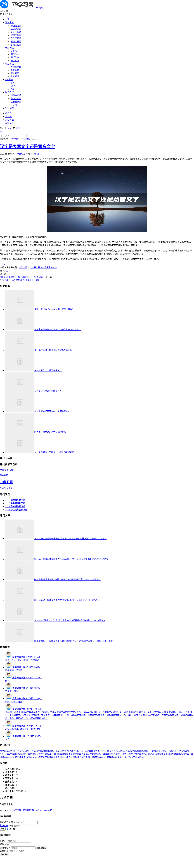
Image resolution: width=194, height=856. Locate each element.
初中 (13, 86)
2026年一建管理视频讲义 (157, 751)
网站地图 (27, 810)
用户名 (3, 841)
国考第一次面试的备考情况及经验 (50, 432)
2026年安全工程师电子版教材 (49, 757)
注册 (18, 128)
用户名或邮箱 (6, 822)
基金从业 (15, 60)
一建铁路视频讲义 (114, 757)
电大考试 (15, 76)
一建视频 (111, 751)
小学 (13, 83)
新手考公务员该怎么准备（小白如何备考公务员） (57, 329)
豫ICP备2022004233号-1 (43, 810)
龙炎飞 (128, 757)
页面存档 (9, 120)
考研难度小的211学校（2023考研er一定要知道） (22, 277)
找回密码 (4, 825)
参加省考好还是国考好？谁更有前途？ (52, 411)
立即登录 (4, 470)
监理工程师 (16, 35)
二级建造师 (16, 29)
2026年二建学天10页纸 (22, 757)
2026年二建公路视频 (14, 754)
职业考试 (9, 64)
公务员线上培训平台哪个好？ (48, 391)
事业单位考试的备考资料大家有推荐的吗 (53, 350)
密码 (11, 825)
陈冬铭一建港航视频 (94, 757)
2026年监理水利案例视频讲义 (60, 754)
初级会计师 (16, 95)
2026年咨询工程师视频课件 (64, 751)
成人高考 (15, 73)
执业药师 (15, 70)
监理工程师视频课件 (172, 754)
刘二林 (139, 754)
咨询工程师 (16, 45)
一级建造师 (16, 26)
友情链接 (9, 123)
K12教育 (9, 79)
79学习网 (39, 8)
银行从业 (15, 57)
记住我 (12, 829)
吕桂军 (130, 754)
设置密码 (4, 851)
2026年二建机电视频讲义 (130, 751)
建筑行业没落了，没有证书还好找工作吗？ (54, 309)
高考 (13, 89)
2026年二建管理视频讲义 (91, 751)
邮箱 (2, 844)
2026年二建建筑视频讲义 (88, 754)
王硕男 (157, 754)
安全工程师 (16, 38)
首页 (7, 19)
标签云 (8, 113)
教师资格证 (16, 67)
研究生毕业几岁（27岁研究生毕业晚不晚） (20, 280)
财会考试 (9, 92)
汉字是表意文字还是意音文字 (27, 146)
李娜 (136, 757)
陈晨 (142, 757)
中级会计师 (16, 98)
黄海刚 (148, 754)
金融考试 (9, 48)
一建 (19, 751)
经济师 (14, 105)
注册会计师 (16, 102)
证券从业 (15, 51)
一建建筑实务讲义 (110, 754)
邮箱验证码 (5, 848)
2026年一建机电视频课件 (36, 751)
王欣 (123, 754)
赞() (36, 154)
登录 (9, 128)
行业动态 (9, 108)
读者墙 (8, 116)
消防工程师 (16, 41)
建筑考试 (9, 22)
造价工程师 (16, 32)
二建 (11, 751)
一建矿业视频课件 (35, 754)
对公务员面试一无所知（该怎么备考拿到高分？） (57, 452)
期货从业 (15, 54)
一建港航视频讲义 (73, 757)
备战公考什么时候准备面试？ (48, 370)
